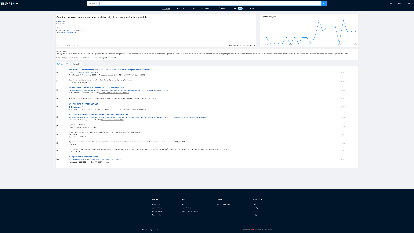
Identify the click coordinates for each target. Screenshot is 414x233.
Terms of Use (156, 215)
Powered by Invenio (150, 229)
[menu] (370, 3)
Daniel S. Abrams (75, 72)
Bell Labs (103, 90)
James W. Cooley (75, 90)
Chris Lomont (61, 21)
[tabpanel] (207, 117)
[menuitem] (391, 3)
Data (235, 8)
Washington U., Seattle (88, 117)
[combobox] (209, 3)
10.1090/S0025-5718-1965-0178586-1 (114, 93)
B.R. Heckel (158, 117)
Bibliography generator (225, 204)
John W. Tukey (125, 90)
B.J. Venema (102, 117)
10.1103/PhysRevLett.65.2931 (112, 120)
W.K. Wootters (74, 160)
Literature (166, 8)
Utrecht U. (79, 107)
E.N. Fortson (184, 117)
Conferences (221, 8)
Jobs (192, 8)
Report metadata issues (189, 211)
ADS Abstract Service (69, 32)
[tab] (63, 64)
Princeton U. (114, 90)
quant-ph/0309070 (69, 30)
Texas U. (83, 160)
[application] (309, 32)
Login (409, 3)
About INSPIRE (157, 204)
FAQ (182, 204)
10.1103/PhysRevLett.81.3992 (133, 75)
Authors (180, 8)
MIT (83, 72)
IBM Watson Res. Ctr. (89, 90)
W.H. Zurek (100, 160)
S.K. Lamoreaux (130, 117)
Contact (255, 215)
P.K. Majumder (74, 117)
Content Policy (157, 208)
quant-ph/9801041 (110, 75)
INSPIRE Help (186, 208)
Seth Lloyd (90, 72)
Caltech (92, 160)
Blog (254, 204)
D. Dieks (72, 107)
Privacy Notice (157, 211)
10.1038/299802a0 (102, 162)
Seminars (205, 8)
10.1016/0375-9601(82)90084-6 (134, 109)
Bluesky (255, 208)
